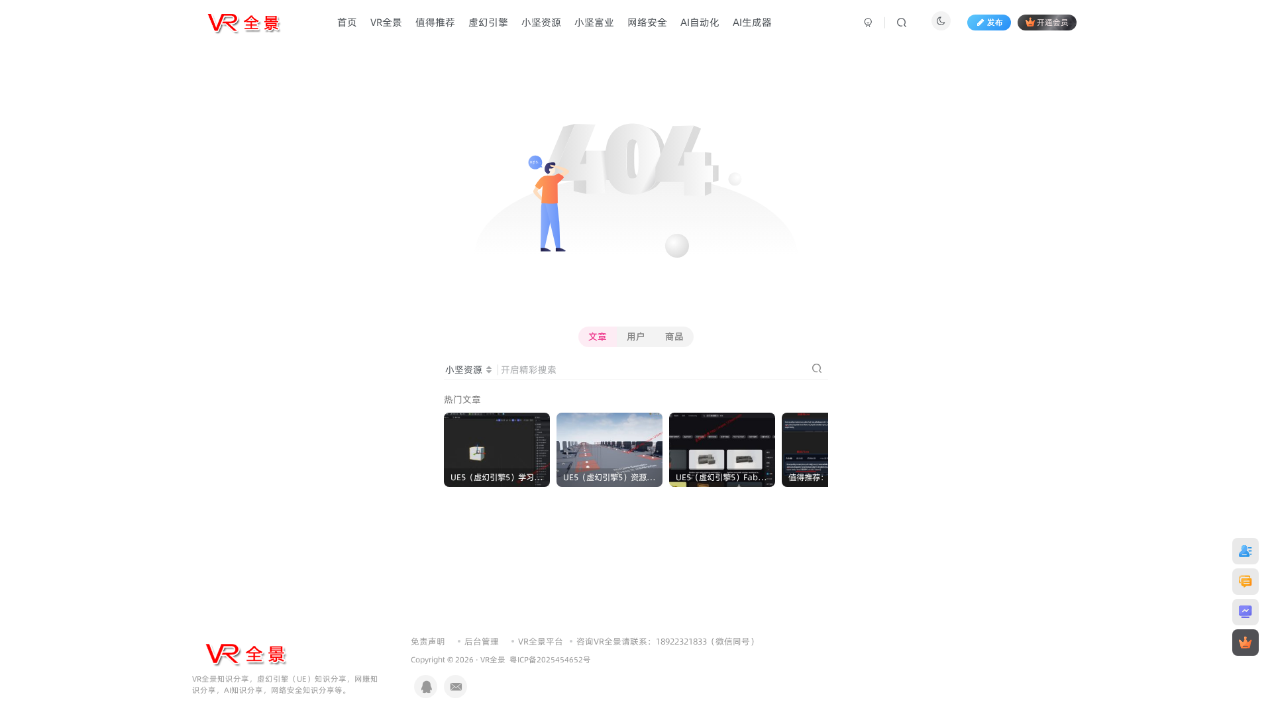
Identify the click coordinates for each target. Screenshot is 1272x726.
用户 (636, 336)
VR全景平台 (540, 641)
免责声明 (428, 641)
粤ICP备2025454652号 (550, 659)
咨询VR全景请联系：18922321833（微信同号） (667, 641)
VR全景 (492, 659)
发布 (995, 22)
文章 (597, 336)
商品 (674, 336)
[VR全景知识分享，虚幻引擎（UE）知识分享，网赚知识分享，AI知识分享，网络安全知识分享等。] (245, 653)
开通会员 (1053, 22)
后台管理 (481, 641)
